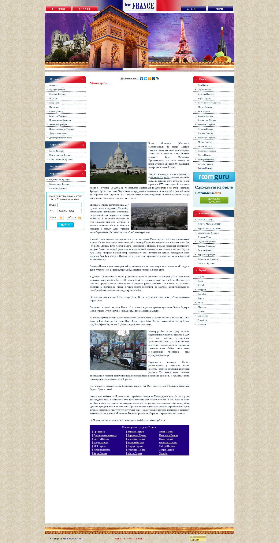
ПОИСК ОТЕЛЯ (205, 219)
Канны (201, 298)
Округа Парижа (101, 439)
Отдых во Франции (207, 241)
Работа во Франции (58, 188)
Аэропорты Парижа (137, 435)
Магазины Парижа (136, 439)
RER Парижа (100, 446)
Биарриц (202, 289)
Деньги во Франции (58, 133)
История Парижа (102, 449)
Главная (117, 538)
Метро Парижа (101, 442)
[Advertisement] (139, 111)
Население (54, 107)
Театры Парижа (166, 449)
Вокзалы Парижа (136, 431)
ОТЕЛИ (191, 8)
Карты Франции (56, 151)
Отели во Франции (206, 263)
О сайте (128, 538)
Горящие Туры (204, 237)
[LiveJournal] (158, 78)
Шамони (202, 324)
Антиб (201, 285)
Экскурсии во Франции (208, 233)
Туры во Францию (206, 246)
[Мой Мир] (154, 78)
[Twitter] (146, 78)
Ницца (201, 311)
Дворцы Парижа (135, 446)
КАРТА (219, 8)
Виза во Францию (206, 250)
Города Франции (57, 89)
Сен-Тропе (203, 315)
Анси (200, 281)
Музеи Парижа (166, 431)
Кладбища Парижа (136, 449)
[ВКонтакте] (142, 78)
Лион (200, 302)
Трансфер (163, 453)
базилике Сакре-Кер (160, 177)
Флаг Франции (56, 111)
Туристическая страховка (209, 228)
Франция (53, 85)
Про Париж (99, 431)
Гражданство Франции (59, 184)
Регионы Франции (57, 94)
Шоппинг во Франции (208, 259)
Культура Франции (58, 116)
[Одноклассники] (150, 78)
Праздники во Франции (60, 120)
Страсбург (203, 320)
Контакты (138, 538)
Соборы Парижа (167, 446)
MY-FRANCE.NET (72, 538)
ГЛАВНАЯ (58, 8)
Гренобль (202, 294)
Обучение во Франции (59, 179)
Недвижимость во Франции (62, 129)
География (54, 102)
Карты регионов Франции (61, 159)
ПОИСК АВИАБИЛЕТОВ (209, 224)
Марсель (202, 307)
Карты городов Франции (60, 155)
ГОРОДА (84, 8)
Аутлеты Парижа (136, 442)
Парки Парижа (166, 439)
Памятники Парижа (168, 435)
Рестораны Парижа (168, 442)
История (53, 98)
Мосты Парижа (135, 453)
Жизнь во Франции (58, 124)
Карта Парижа (100, 453)
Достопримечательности (105, 435)
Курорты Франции (206, 254)
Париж (201, 276)
